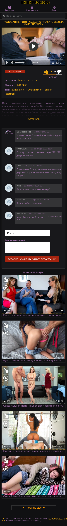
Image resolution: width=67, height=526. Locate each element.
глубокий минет (34, 89)
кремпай (10, 93)
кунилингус (18, 89)
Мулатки (32, 80)
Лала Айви (21, 85)
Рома (19, 186)
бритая (48, 89)
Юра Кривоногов (24, 132)
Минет (21, 80)
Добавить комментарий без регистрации (32, 259)
